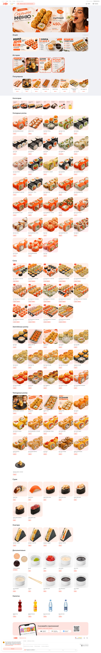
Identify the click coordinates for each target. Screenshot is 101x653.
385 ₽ (45, 174)
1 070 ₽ (62, 281)
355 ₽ (60, 454)
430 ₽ (30, 347)
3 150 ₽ (47, 322)
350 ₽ (75, 154)
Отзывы (14, 1)
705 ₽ (30, 255)
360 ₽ (14, 413)
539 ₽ (14, 235)
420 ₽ (75, 174)
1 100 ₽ (77, 281)
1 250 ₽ (47, 301)
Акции (7, 1)
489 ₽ (60, 388)
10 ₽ (29, 591)
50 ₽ (60, 570)
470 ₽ (60, 215)
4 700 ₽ (62, 322)
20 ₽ (45, 570)
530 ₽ (14, 454)
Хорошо (12, 648)
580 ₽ (60, 235)
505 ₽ (30, 215)
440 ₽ (14, 194)
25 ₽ (75, 591)
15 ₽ (29, 570)
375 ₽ (14, 174)
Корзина (96, 3)
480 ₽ (45, 133)
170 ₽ (60, 545)
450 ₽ (75, 194)
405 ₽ (14, 367)
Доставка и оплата (20, 1)
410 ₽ (60, 194)
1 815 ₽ (16, 322)
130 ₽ (45, 616)
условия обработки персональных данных (13, 645)
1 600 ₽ (32, 281)
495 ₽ (45, 433)
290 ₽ (14, 154)
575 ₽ (75, 215)
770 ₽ (14, 133)
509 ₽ (14, 215)
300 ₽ (30, 194)
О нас (10, 1)
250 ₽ (75, 133)
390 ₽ (60, 347)
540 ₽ (30, 133)
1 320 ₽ (62, 301)
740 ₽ (15, 281)
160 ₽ (30, 545)
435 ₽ (75, 347)
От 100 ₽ (15, 569)
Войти (89, 3)
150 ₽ (45, 545)
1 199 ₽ (31, 301)
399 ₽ (45, 194)
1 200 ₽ (16, 301)
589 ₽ (75, 235)
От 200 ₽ (61, 154)
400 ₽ (75, 454)
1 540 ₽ (77, 301)
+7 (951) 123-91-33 (22, 638)
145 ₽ (14, 545)
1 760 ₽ (32, 322)
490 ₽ (45, 215)
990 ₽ (46, 281)
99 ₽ (14, 499)
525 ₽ (45, 235)
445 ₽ (30, 388)
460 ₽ (75, 367)
